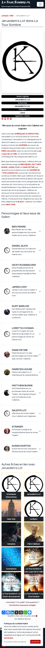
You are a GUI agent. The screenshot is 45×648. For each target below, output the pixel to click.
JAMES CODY (14, 167)
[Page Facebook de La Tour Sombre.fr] (1, 629)
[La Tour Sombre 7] (8, 119)
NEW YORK (10, 205)
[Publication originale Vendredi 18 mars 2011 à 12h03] (36, 616)
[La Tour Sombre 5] (2, 119)
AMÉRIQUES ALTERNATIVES (27, 134)
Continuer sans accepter (15, 642)
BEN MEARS (26, 164)
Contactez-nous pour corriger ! (22, 605)
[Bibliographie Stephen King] (11, 119)
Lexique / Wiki (7, 16)
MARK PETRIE (28, 167)
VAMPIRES (22, 145)
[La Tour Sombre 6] (5, 119)
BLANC (21, 202)
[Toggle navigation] (40, 4)
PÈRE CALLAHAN (8, 151)
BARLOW (14, 173)
